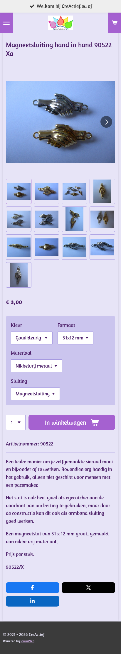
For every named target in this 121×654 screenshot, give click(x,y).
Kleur (16, 325)
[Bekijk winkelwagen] (114, 23)
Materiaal (21, 353)
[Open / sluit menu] (6, 23)
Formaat (66, 325)
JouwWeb (27, 641)
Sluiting (19, 381)
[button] (18, 191)
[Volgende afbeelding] (106, 122)
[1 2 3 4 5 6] (16, 422)
